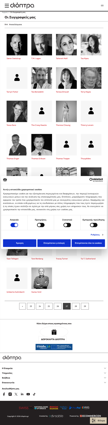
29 (85, 306)
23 (31, 306)
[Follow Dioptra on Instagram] (10, 394)
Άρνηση (19, 243)
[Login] (97, 6)
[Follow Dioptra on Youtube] (28, 394)
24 (40, 306)
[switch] (41, 225)
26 (58, 306)
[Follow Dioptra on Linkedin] (22, 394)
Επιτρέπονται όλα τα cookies (88, 243)
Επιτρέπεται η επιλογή (54, 243)
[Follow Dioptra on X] (16, 394)
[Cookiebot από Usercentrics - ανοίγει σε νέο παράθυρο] (93, 180)
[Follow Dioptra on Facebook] (4, 394)
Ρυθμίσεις (95, 235)
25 (49, 306)
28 (76, 306)
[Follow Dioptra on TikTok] (34, 394)
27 (67, 306)
